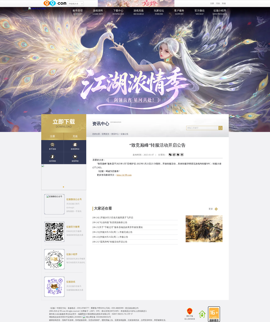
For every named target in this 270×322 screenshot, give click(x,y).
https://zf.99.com (124, 175)
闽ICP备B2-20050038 (190, 317)
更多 (211, 209)
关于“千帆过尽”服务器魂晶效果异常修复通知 (117, 227)
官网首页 (105, 134)
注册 (212, 3)
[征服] (37, 8)
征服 (53, 308)
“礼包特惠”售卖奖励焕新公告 (109, 222)
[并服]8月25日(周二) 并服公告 (110, 237)
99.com (62, 311)
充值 (218, 3)
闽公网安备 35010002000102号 (98, 317)
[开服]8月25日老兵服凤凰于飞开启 (112, 217)
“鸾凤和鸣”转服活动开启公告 (109, 242)
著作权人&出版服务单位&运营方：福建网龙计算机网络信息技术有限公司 (79, 314)
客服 (224, 3)
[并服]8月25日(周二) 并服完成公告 (112, 232)
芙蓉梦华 (136, 3)
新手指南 (52, 149)
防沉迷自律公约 (131, 308)
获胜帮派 (75, 161)
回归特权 (52, 161)
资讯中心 (115, 134)
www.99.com (55, 3)
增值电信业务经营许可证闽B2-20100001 (65, 317)
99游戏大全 (73, 4)
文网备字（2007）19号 (90, 311)
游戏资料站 (75, 149)
